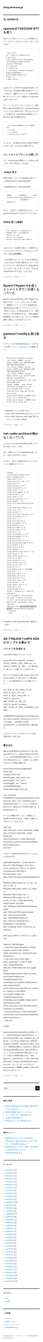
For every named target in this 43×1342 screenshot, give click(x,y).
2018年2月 (9, 1231)
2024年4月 (9, 1176)
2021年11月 (9, 1187)
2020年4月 (9, 1199)
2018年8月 (9, 1220)
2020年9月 (9, 1193)
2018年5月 (9, 1223)
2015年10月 (9, 1281)
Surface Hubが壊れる (13, 1118)
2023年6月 (9, 1182)
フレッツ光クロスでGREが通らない (18, 1115)
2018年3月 (9, 1228)
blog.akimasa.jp (13, 7)
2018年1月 (9, 1234)
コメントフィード (12, 1324)
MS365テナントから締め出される (18, 1121)
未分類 (16, 277)
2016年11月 (9, 1258)
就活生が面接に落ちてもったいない (18, 1112)
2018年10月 (9, 1214)
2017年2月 (9, 1255)
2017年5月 (9, 1249)
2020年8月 (9, 1196)
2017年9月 (9, 1240)
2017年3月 (9, 1252)
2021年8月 (9, 1190)
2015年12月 (9, 1275)
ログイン (8, 1319)
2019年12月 (10, 1202)
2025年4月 (9, 1173)
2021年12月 (9, 1185)
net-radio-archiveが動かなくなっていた (21, 435)
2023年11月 (9, 1179)
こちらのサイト (24, 347)
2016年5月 (9, 1264)
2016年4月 (9, 1266)
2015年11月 (9, 1278)
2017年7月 (9, 1243)
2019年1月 (9, 1211)
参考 (6, 624)
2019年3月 (9, 1208)
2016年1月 (9, 1272)
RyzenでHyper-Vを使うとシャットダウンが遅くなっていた (21, 289)
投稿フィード (10, 1321)
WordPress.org (11, 1327)
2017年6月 (9, 1246)
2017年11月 (9, 1237)
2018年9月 (9, 1217)
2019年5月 (9, 1205)
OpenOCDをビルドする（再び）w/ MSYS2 (21, 1147)
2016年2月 (9, 1269)
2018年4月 (9, 1225)
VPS (7, 1298)
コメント (23, 277)
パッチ (25, 38)
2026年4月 (9, 1170)
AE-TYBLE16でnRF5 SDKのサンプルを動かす (21, 640)
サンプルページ (20, 1336)
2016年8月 (9, 1261)
